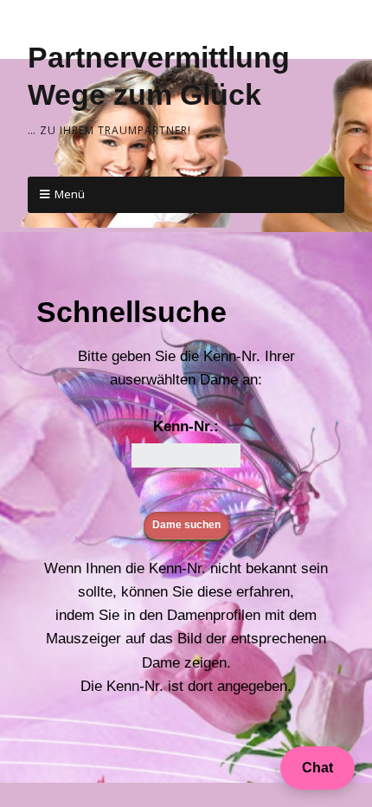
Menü (70, 194)
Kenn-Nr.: (186, 426)
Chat (317, 767)
